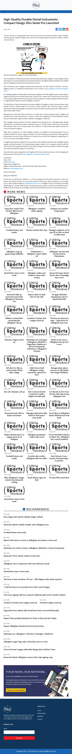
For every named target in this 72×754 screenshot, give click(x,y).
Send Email (11, 162)
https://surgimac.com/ (16, 168)
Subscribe (19, 738)
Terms (39, 710)
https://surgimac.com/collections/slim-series (35, 154)
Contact (39, 719)
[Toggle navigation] (4, 11)
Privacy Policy (41, 713)
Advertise (40, 716)
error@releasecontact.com (32, 183)
